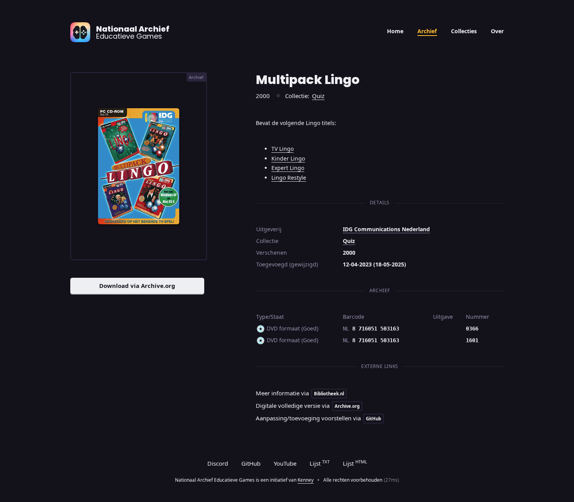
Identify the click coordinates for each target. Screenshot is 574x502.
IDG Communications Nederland (386, 229)
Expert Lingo (287, 168)
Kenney (306, 480)
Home (395, 31)
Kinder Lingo (288, 158)
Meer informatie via (300, 393)
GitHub (250, 463)
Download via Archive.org (137, 285)
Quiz (318, 96)
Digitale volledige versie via (308, 405)
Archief (427, 31)
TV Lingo (282, 148)
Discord (217, 463)
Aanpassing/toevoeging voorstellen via (318, 418)
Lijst (320, 463)
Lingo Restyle (288, 177)
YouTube (285, 463)
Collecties (464, 31)
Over (497, 31)
